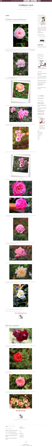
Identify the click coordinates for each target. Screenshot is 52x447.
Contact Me (26, 9)
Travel (33, 9)
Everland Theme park (22, 391)
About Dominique (20, 9)
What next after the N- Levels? (42, 82)
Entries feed (21, 433)
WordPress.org (22, 436)
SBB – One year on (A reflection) (42, 76)
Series (30, 9)
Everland (33, 50)
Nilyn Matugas (39, 110)
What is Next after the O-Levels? (42, 80)
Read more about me (40, 32)
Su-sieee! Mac (39, 113)
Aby (38, 105)
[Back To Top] (26, 442)
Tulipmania (14, 345)
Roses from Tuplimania (12, 325)
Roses (30, 49)
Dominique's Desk (26, 444)
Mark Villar (39, 102)
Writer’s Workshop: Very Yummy (13, 430)
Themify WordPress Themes (29, 445)
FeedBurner (43, 41)
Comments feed (22, 435)
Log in (20, 431)
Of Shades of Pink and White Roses (15, 19)
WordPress (24, 445)
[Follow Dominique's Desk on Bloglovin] (41, 98)
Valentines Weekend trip (11, 77)
